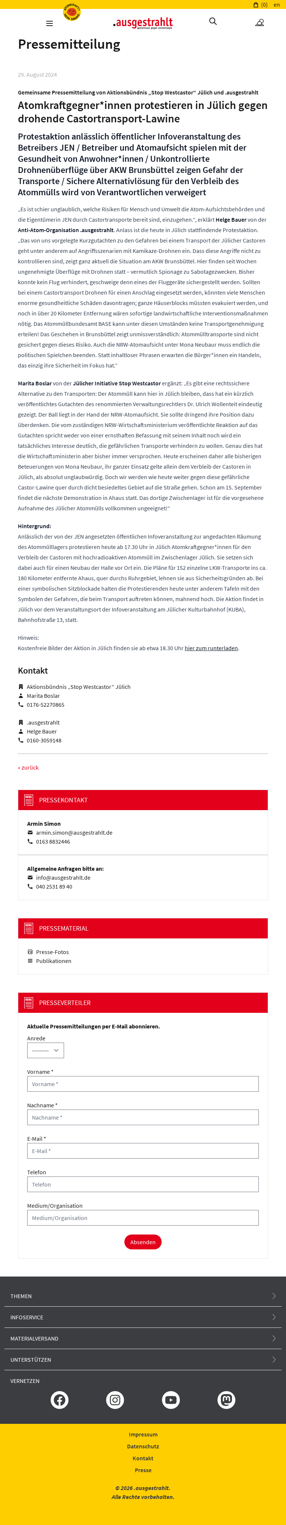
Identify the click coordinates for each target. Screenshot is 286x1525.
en (277, 4)
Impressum (143, 1434)
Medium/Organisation (55, 1205)
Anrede (36, 1038)
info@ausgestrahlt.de (63, 877)
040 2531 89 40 (54, 886)
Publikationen (54, 960)
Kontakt (143, 1458)
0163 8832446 (53, 841)
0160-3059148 (44, 740)
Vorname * (40, 1071)
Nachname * (42, 1105)
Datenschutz (143, 1446)
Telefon (36, 1172)
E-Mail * (36, 1138)
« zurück (28, 767)
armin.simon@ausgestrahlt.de (74, 832)
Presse (143, 1470)
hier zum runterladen (211, 648)
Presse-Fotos (52, 952)
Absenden (143, 1242)
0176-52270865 (45, 704)
